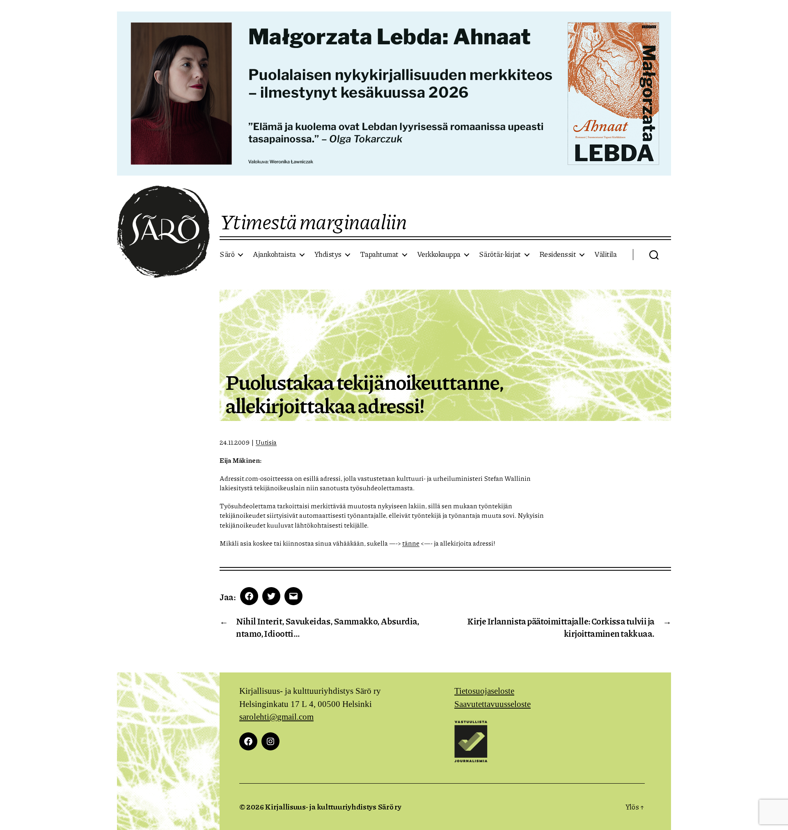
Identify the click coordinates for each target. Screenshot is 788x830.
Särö (227, 254)
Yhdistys (327, 254)
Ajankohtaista (274, 254)
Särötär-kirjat (500, 254)
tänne (410, 543)
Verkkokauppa (438, 254)
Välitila (605, 254)
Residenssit (557, 254)
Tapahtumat (379, 254)
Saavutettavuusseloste (492, 704)
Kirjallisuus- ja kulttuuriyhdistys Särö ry (333, 806)
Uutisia (266, 442)
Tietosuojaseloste (484, 691)
